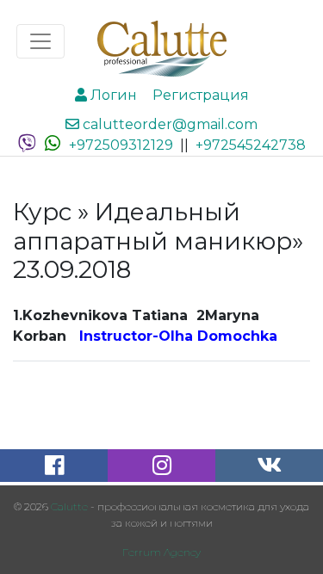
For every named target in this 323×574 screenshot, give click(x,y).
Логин (112, 95)
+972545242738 (251, 145)
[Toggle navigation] (40, 41)
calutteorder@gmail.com (168, 124)
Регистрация (199, 95)
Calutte (69, 506)
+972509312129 (121, 145)
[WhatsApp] (52, 145)
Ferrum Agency (161, 552)
